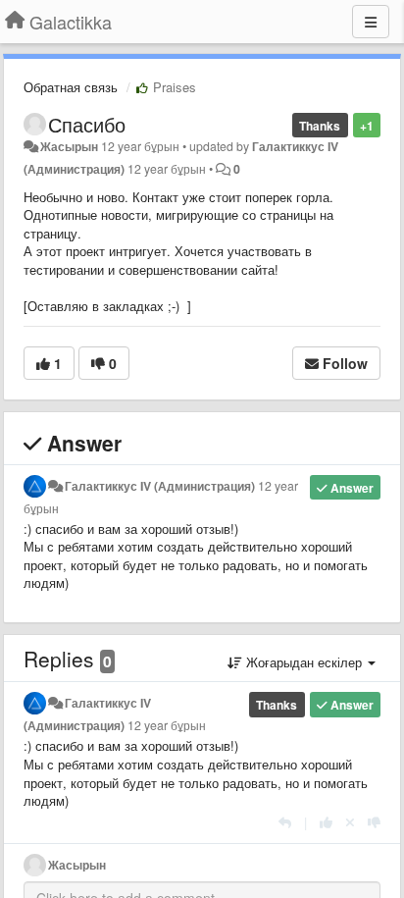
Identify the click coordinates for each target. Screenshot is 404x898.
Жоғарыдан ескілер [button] (304, 662)
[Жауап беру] (284, 822)
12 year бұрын (166, 725)
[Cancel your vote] (350, 822)
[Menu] (370, 21)
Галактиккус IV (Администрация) (160, 486)
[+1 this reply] (326, 822)
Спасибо (87, 124)
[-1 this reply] (374, 822)
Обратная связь (71, 87)
